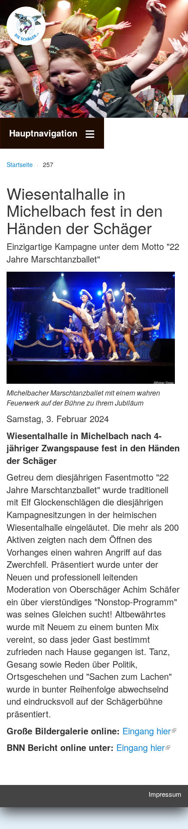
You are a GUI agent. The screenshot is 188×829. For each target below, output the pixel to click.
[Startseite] (39, 26)
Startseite (20, 164)
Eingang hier (146, 730)
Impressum (165, 793)
